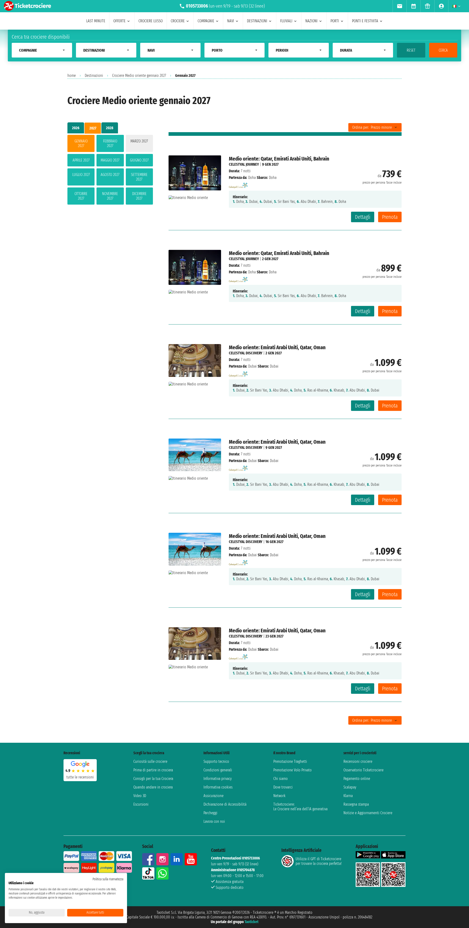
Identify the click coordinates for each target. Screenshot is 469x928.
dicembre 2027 (139, 196)
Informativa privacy (217, 778)
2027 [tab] (92, 128)
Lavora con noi (214, 821)
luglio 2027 (81, 174)
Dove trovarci (283, 787)
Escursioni (141, 804)
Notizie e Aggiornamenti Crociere (367, 813)
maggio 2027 (110, 160)
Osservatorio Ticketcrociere (363, 770)
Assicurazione (213, 795)
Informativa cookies (218, 787)
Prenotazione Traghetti (290, 761)
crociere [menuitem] (178, 21)
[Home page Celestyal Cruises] (238, 184)
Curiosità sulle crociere (150, 761)
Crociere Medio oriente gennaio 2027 (139, 75)
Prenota (390, 217)
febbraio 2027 (110, 143)
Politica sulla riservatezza (108, 879)
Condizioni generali (217, 770)
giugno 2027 (139, 160)
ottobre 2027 (81, 196)
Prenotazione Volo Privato (292, 770)
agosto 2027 (110, 174)
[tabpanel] (110, 171)
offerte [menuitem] (119, 21)
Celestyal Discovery (245, 353)
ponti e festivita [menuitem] (365, 21)
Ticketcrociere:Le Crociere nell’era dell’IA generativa (300, 806)
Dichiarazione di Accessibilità (224, 804)
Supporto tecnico (216, 761)
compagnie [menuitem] (206, 21)
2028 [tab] (109, 128)
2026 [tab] (75, 128)
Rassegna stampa (356, 804)
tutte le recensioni (80, 777)
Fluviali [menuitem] (286, 21)
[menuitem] (399, 6)
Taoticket (251, 921)
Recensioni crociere (357, 761)
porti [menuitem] (334, 21)
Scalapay (349, 787)
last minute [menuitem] (95, 21)
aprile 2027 (81, 160)
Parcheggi (210, 813)
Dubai (252, 366)
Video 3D (139, 795)
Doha (252, 177)
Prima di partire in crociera (153, 770)
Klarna (348, 795)
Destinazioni (94, 75)
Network (279, 795)
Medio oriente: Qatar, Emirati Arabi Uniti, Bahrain (279, 158)
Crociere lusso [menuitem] (151, 21)
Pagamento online (356, 778)
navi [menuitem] (230, 21)
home (71, 75)
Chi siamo (280, 778)
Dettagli (362, 217)
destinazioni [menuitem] (257, 21)
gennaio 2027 (81, 143)
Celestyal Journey (244, 164)
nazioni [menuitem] (311, 21)
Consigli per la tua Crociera (153, 778)
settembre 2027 (139, 177)
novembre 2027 (110, 196)
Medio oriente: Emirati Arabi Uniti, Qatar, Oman (277, 347)
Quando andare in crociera (153, 787)
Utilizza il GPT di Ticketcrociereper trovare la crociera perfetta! (318, 861)
